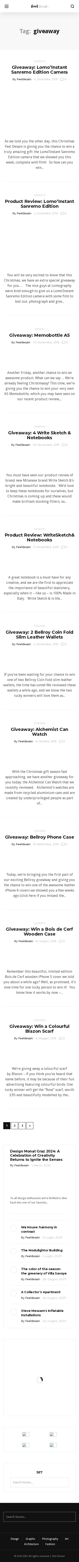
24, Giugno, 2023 (54, 1321)
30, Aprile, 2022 (50, 1402)
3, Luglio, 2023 (53, 1237)
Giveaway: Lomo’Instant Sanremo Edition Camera (39, 70)
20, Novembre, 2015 (46, 444)
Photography (50, 1538)
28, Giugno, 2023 (54, 1279)
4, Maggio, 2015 (46, 1038)
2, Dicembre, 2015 (46, 213)
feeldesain (24, 79)
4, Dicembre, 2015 (46, 79)
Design (39, 329)
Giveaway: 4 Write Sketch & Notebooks (39, 435)
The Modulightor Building (42, 1250)
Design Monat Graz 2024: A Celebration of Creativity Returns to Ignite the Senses (36, 1155)
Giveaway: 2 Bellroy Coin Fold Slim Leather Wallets (39, 635)
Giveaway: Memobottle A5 (39, 335)
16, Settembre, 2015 (46, 844)
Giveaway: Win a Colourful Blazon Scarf (39, 1029)
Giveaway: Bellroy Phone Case (39, 837)
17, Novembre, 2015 (46, 547)
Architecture (31, 1544)
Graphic (39, 426)
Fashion (39, 626)
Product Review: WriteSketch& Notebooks (40, 537)
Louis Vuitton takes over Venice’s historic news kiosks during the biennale (39, 1364)
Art (66, 1538)
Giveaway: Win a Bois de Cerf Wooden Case (39, 932)
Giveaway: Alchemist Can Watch (39, 732)
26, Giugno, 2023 (54, 1298)
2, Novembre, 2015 (46, 644)
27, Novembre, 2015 (46, 342)
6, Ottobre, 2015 (46, 741)
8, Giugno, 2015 (46, 941)
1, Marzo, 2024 (41, 1165)
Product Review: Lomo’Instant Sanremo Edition (39, 204)
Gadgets (39, 61)
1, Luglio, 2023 (52, 1256)
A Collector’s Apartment (41, 1292)
